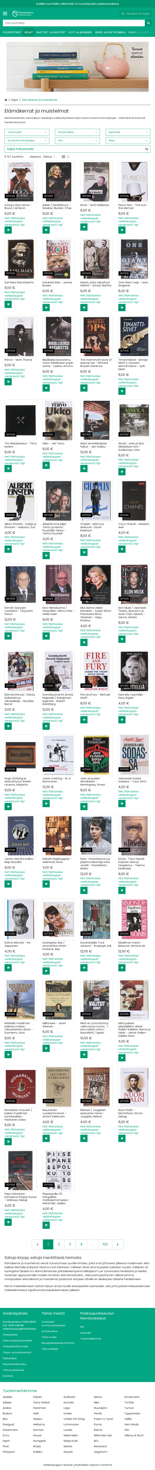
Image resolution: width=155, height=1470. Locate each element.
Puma (98, 1424)
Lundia (68, 1430)
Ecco (6, 1435)
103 (105, 1244)
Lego (67, 1408)
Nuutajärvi (100, 1408)
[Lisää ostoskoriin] (8, 230)
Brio (5, 1419)
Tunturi (129, 1408)
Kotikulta (69, 1397)
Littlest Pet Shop (74, 1419)
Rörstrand (100, 1446)
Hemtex (38, 1430)
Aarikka (7, 1397)
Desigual (8, 1424)
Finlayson (9, 1452)
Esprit (6, 1441)
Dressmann (10, 1430)
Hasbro (37, 1419)
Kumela (69, 1402)
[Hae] (148, 23)
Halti (36, 1413)
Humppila (39, 1441)
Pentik (98, 1413)
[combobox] (77, 23)
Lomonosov (71, 1424)
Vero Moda (131, 1424)
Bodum (7, 1413)
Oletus (47, 157)
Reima (98, 1430)
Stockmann (132, 1397)
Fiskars (37, 1397)
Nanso (98, 1397)
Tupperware (132, 1413)
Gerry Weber (41, 1402)
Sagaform (100, 1452)
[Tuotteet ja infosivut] (6, 13)
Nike (96, 1402)
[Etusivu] (23, 13)
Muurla (68, 1452)
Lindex (68, 1413)
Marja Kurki (71, 1441)
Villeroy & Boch (134, 1435)
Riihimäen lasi (103, 1435)
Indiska (37, 1452)
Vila (126, 1430)
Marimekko (71, 1435)
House (37, 1435)
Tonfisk (129, 1402)
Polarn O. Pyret (103, 1419)
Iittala (37, 1446)
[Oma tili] (115, 13)
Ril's (96, 1441)
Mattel (68, 1446)
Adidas (7, 1402)
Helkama (39, 1424)
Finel (6, 1446)
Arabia (7, 1408)
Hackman (39, 1408)
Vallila (128, 1419)
